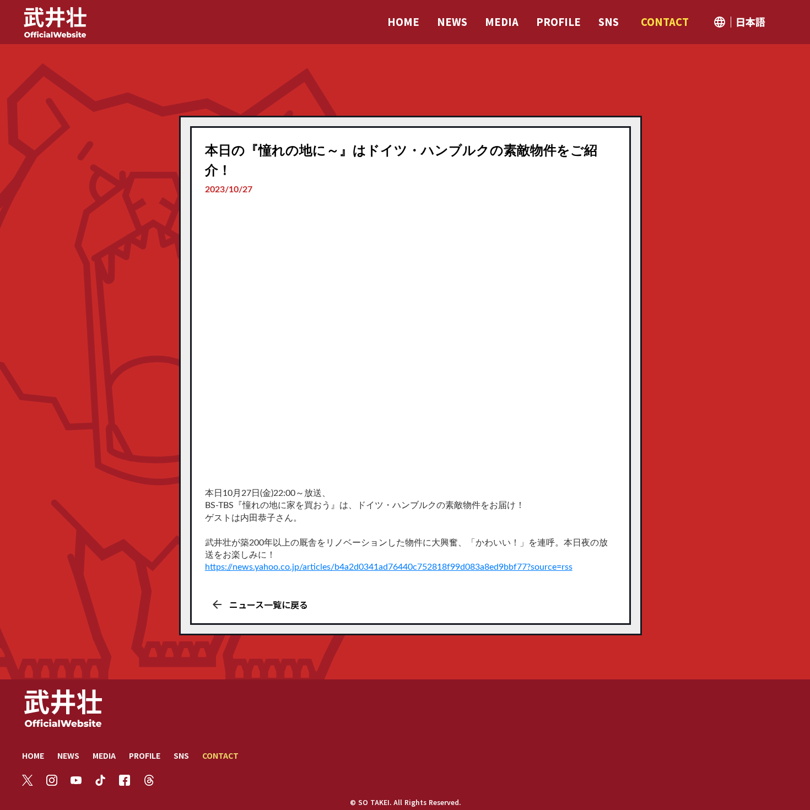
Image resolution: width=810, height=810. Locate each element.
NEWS (68, 755)
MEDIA (104, 755)
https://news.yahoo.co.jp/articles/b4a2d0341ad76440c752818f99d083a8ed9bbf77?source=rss (389, 567)
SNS (181, 755)
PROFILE (144, 755)
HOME (33, 755)
